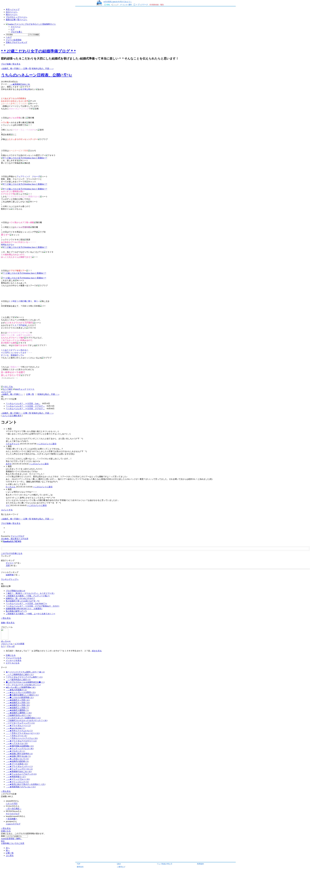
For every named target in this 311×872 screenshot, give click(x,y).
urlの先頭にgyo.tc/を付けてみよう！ (118, 1)
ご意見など (121, 867)
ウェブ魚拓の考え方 (164, 864)
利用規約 (200, 864)
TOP (78, 864)
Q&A (119, 864)
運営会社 (80, 867)
